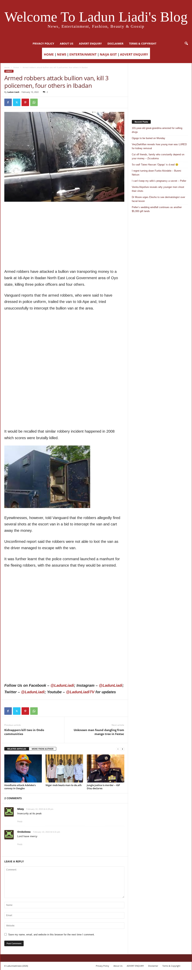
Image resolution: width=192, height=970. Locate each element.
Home (7, 67)
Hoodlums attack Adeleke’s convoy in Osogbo (20, 786)
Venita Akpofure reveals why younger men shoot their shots (158, 189)
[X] (16, 102)
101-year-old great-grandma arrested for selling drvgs (157, 130)
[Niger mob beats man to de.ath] (64, 768)
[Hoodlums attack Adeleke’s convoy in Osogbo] (23, 768)
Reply (19, 821)
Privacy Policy (43, 43)
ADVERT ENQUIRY (90, 43)
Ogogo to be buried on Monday (148, 138)
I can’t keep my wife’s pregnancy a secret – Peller (159, 180)
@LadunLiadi (62, 685)
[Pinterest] (25, 102)
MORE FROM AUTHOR (42, 748)
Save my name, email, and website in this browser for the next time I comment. (51, 934)
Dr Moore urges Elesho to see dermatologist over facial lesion (158, 199)
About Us (66, 43)
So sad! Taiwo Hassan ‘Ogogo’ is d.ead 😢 (155, 164)
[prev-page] (118, 749)
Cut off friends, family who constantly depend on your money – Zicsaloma (158, 156)
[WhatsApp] (34, 102)
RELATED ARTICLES (16, 748)
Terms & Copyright (142, 43)
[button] (186, 43)
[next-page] (122, 749)
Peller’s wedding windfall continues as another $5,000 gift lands (157, 209)
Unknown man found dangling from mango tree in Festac (99, 732)
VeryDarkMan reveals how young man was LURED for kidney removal (159, 146)
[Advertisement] (64, 211)
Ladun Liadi (13, 92)
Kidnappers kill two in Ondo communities (24, 732)
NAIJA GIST (108, 54)
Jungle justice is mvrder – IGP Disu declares (103, 786)
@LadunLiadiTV (80, 692)
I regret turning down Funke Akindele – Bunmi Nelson (156, 172)
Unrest (16, 67)
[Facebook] (8, 102)
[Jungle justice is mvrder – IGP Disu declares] (105, 768)
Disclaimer (115, 43)
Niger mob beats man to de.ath (64, 785)
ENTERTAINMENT (83, 54)
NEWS (61, 54)
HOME (49, 54)
